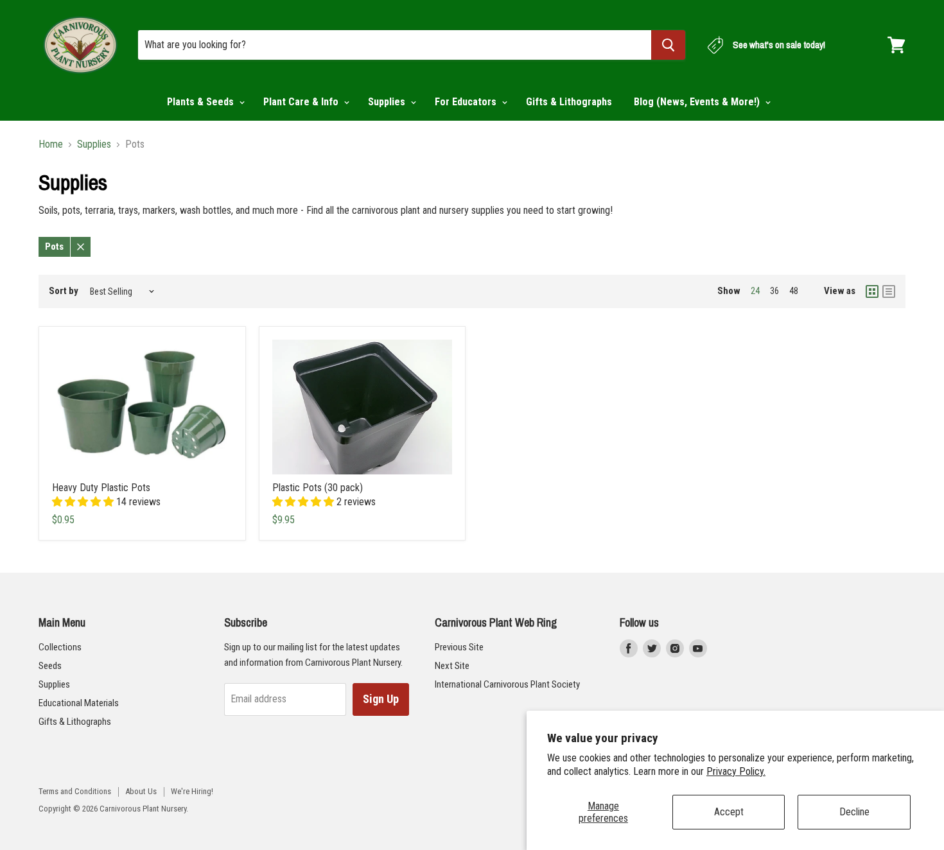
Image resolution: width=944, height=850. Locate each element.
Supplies (388, 102)
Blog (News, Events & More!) (698, 102)
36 (774, 291)
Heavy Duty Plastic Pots (101, 487)
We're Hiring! (192, 791)
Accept (729, 812)
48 (793, 291)
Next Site (452, 666)
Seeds (50, 666)
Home (51, 144)
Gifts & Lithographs (569, 102)
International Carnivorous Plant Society (507, 684)
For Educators (467, 102)
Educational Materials (79, 703)
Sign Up (381, 699)
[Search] (668, 45)
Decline (854, 812)
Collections (60, 647)
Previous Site (459, 647)
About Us (141, 791)
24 (755, 291)
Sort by (63, 291)
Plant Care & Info (302, 102)
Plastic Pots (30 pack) (317, 487)
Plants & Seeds (201, 102)
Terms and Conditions (75, 791)
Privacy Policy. (735, 771)
